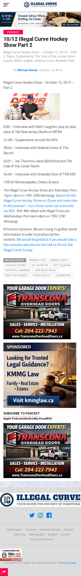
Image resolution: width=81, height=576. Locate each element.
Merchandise (37, 534)
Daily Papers (14, 529)
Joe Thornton (39, 265)
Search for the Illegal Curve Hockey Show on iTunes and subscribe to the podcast (40, 200)
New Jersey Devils (45, 270)
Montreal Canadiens (17, 270)
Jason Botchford (15, 265)
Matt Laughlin (61, 265)
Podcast (69, 529)
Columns (31, 529)
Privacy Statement (41, 539)
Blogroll (52, 534)
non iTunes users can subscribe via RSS (38, 208)
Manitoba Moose (50, 529)
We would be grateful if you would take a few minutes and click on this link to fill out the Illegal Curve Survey (39, 244)
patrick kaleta (41, 275)
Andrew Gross (59, 260)
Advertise (20, 534)
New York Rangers (16, 275)
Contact (65, 534)
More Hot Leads (68, 563)
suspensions (63, 275)
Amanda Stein (37, 260)
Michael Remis (27, 70)
